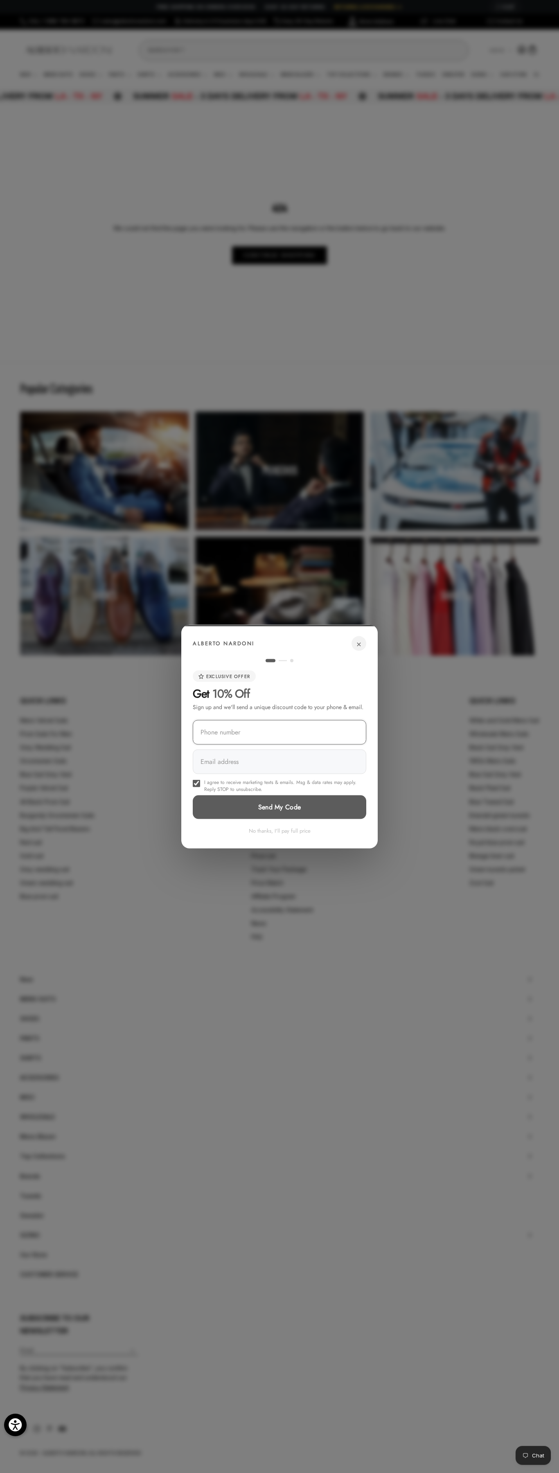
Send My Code (279, 807)
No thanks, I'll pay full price (280, 831)
